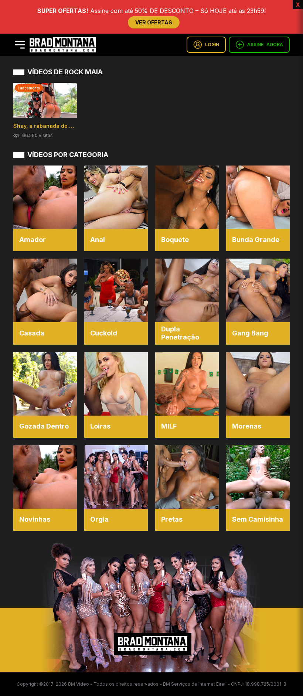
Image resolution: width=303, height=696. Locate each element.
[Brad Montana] (63, 44)
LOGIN (212, 44)
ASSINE (265, 44)
